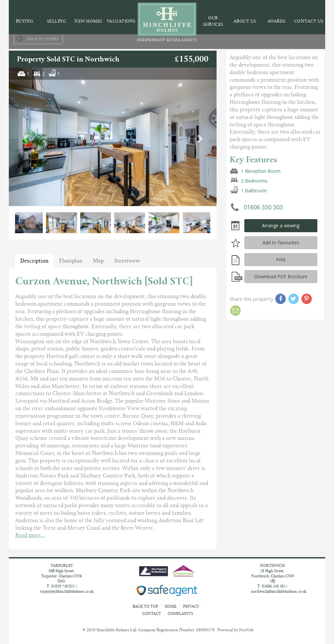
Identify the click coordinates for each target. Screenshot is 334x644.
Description (34, 260)
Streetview (127, 260)
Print (281, 259)
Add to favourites (281, 242)
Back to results (43, 38)
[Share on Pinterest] (306, 299)
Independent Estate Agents (167, 40)
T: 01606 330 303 (271, 586)
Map (98, 260)
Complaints (180, 613)
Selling (57, 21)
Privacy (191, 606)
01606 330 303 (262, 207)
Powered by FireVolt (235, 629)
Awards (276, 21)
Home (170, 606)
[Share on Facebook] (280, 299)
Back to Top (146, 606)
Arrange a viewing (280, 225)
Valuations (121, 21)
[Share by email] (235, 310)
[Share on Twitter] (293, 299)
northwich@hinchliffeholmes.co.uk (278, 591)
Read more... (30, 535)
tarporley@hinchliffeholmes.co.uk (67, 591)
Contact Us (309, 21)
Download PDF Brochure (280, 276)
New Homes (88, 21)
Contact (151, 613)
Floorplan (71, 260)
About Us (245, 21)
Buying (25, 21)
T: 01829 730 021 (61, 586)
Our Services (213, 21)
